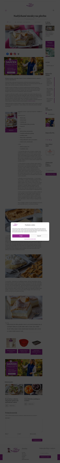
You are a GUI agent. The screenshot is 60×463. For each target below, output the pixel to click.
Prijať (21, 236)
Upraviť (39, 236)
